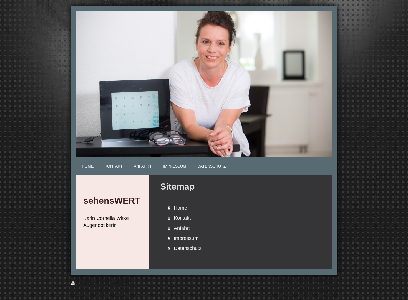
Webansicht (324, 291)
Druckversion (92, 283)
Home (180, 208)
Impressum (186, 238)
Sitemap (119, 283)
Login (331, 283)
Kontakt (182, 218)
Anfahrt (182, 228)
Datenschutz (188, 248)
